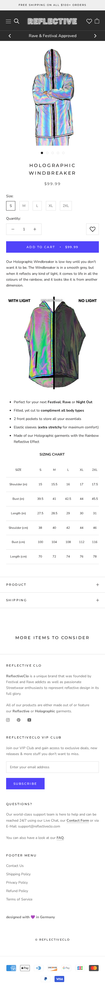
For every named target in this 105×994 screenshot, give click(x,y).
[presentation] (9, 36)
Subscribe (25, 784)
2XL (66, 205)
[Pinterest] (18, 720)
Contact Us (15, 865)
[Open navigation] (8, 21)
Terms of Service (19, 899)
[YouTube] (29, 720)
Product (16, 584)
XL (51, 205)
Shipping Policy (18, 874)
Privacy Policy (17, 882)
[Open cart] (97, 21)
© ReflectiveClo (52, 939)
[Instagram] (8, 720)
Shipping (16, 600)
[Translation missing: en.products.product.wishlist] (92, 229)
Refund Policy (17, 890)
